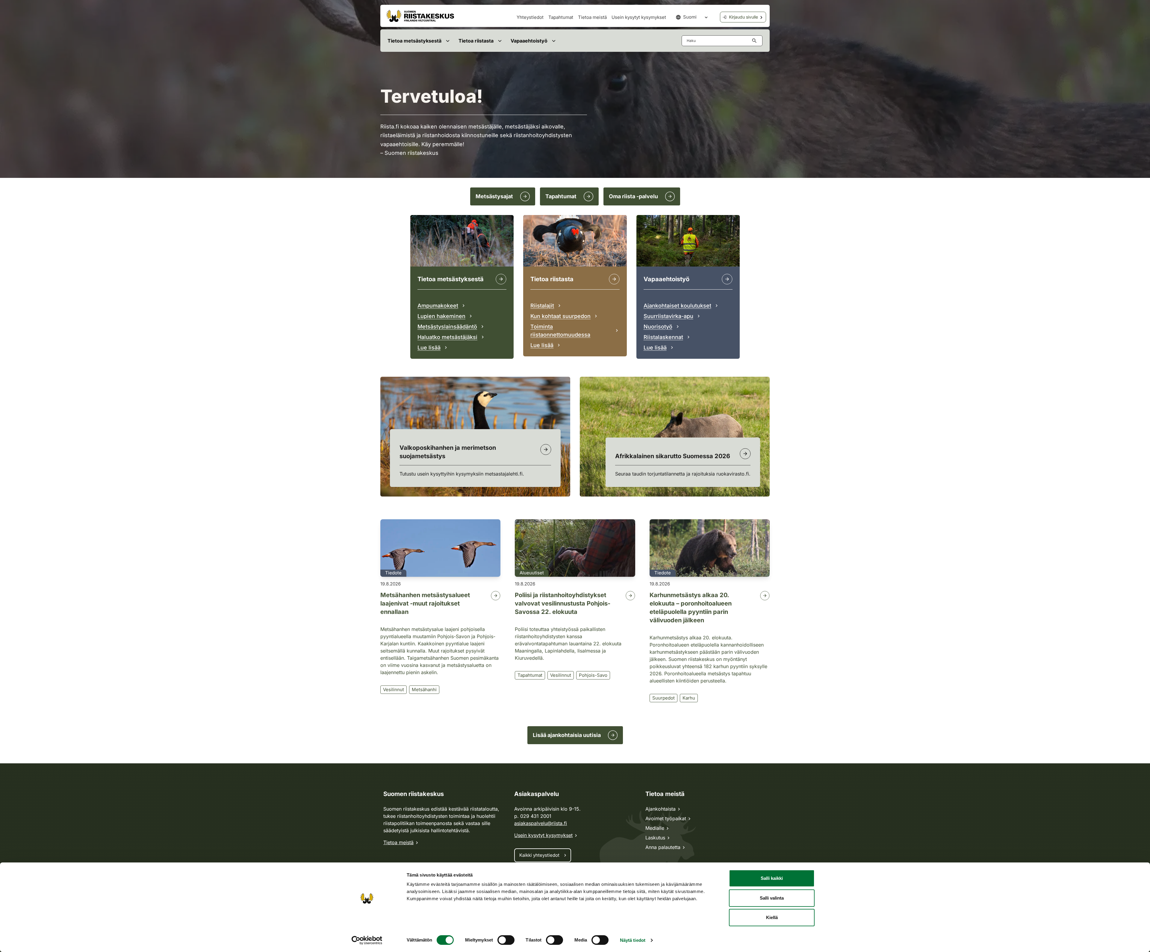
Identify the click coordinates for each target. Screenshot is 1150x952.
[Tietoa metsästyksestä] (501, 279)
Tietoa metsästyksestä (414, 41)
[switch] (506, 940)
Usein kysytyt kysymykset (639, 17)
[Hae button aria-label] (755, 41)
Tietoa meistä (592, 17)
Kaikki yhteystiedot (539, 855)
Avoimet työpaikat (665, 818)
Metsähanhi (424, 689)
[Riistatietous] (614, 279)
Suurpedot (663, 698)
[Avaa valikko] (447, 40)
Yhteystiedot (530, 17)
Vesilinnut (393, 689)
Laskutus (655, 838)
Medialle (654, 828)
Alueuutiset (532, 573)
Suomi (690, 17)
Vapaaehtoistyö (529, 41)
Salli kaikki (772, 878)
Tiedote (393, 573)
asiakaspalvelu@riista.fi (540, 823)
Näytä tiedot (632, 940)
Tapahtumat (560, 17)
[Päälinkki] (727, 279)
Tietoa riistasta (476, 41)
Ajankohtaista (660, 809)
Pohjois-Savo (593, 675)
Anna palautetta (662, 847)
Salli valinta (772, 897)
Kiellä (772, 917)
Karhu (689, 698)
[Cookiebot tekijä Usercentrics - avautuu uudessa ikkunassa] (367, 940)
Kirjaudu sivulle (743, 16)
